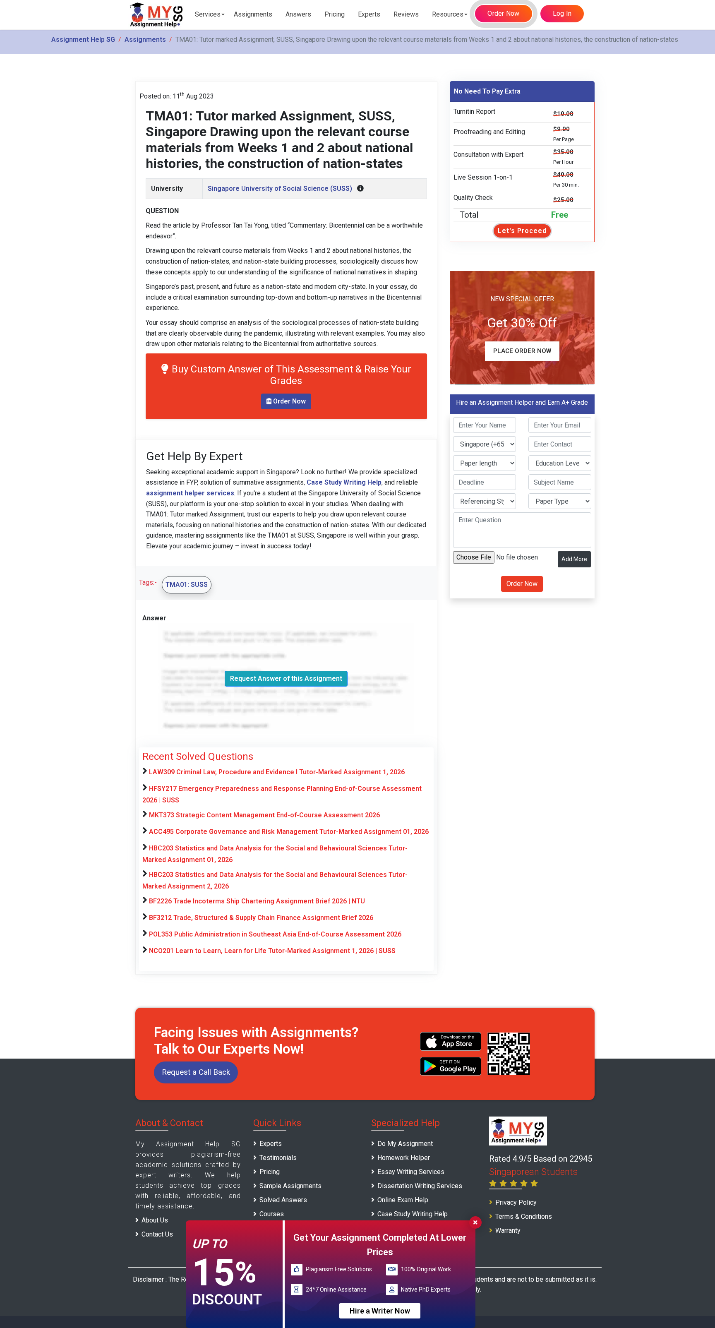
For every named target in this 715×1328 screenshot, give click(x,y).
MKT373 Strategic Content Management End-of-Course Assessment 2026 (264, 815)
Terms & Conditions (523, 1216)
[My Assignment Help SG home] (157, 14)
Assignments (253, 14)
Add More (574, 559)
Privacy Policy (516, 1202)
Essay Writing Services (410, 1172)
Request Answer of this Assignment (286, 678)
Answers (298, 14)
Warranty (508, 1230)
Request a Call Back (196, 1072)
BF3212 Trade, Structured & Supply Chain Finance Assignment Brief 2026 (261, 918)
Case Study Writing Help (412, 1214)
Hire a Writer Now (380, 1310)
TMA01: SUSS (187, 584)
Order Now (503, 13)
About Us (155, 1220)
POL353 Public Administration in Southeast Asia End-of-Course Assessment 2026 (275, 934)
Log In (562, 13)
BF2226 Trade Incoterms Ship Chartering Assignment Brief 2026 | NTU (257, 901)
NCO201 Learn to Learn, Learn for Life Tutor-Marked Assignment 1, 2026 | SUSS (272, 951)
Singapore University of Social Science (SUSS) (280, 188)
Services (208, 14)
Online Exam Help (402, 1200)
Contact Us (157, 1234)
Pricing (334, 14)
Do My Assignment (405, 1144)
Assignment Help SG (83, 39)
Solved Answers (283, 1200)
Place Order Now (522, 351)
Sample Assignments (290, 1186)
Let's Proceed (522, 231)
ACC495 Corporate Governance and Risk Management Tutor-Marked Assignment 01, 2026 (289, 832)
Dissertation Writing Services (419, 1186)
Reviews (406, 14)
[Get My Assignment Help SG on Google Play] (450, 1066)
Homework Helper (403, 1158)
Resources (447, 14)
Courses (271, 1214)
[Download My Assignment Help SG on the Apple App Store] (450, 1041)
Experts (369, 14)
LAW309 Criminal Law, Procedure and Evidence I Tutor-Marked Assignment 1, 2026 (277, 772)
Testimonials (278, 1158)
